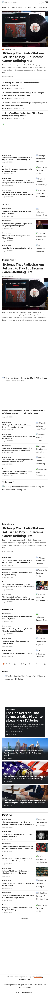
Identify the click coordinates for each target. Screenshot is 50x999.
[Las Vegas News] (9, 2)
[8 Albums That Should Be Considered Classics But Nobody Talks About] (42, 871)
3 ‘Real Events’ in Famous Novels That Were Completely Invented (17, 835)
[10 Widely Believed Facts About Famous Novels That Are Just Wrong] (42, 426)
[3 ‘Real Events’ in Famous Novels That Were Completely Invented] (42, 835)
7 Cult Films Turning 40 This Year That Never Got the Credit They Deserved (18, 896)
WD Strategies (23, 993)
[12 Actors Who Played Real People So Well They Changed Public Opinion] (42, 224)
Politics (5, 671)
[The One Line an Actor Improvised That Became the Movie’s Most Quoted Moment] (42, 823)
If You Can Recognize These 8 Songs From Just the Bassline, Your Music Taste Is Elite (17, 847)
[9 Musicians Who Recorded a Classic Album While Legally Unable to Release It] (42, 472)
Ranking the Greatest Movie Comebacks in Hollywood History (17, 573)
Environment (7, 609)
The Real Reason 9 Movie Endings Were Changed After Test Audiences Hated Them (18, 182)
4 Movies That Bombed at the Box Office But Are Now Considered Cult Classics (17, 449)
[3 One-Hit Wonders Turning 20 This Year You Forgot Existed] (42, 884)
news (33, 664)
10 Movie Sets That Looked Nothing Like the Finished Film (18, 437)
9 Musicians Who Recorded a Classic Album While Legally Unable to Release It (17, 472)
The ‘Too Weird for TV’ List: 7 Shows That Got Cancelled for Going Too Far (17, 860)
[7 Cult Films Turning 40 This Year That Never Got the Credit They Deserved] (42, 896)
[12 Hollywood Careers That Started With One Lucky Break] (42, 212)
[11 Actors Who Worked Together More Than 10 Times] (42, 236)
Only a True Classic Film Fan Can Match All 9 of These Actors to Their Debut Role (23, 412)
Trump (41, 664)
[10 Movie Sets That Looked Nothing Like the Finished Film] (42, 437)
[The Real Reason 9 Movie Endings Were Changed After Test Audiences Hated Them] (42, 182)
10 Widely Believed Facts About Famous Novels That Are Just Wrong (16, 426)
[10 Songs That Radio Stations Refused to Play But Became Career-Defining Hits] (25, 29)
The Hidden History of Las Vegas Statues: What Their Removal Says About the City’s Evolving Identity (23, 752)
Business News (8, 260)
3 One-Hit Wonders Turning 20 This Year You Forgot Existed (18, 884)
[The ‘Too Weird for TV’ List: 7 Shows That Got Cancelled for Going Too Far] (42, 859)
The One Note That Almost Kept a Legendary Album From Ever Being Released (18, 193)
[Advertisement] (25, 347)
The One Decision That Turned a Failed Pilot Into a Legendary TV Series (24, 716)
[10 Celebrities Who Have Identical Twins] (42, 248)
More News (7, 815)
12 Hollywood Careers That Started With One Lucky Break (17, 618)
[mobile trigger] (46, 2)
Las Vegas (9, 664)
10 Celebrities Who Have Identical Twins (17, 248)
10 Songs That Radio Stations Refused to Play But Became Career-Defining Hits (23, 57)
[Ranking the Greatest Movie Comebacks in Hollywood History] (42, 170)
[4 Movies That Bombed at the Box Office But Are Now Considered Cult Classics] (42, 449)
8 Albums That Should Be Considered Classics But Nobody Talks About (15, 872)
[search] (35, 2)
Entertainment (10, 49)
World (5, 204)
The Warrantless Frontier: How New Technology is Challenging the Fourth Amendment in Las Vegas (24, 777)
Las (18, 664)
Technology (7, 482)
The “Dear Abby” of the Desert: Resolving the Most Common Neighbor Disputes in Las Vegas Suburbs (24, 801)
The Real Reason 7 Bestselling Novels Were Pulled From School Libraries (17, 461)
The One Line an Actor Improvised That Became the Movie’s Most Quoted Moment (18, 823)
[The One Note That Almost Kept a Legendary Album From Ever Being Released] (42, 193)
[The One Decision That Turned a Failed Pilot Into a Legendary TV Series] (25, 691)
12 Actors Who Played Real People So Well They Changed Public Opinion (17, 225)
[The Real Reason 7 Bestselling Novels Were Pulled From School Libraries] (42, 461)
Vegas (25, 664)
